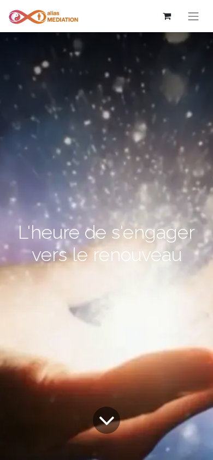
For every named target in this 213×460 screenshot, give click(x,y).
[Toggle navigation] (193, 16)
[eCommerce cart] (166, 16)
